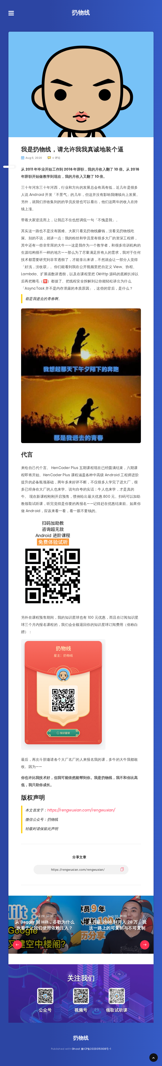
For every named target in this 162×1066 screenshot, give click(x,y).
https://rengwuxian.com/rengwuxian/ (81, 810)
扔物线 (81, 12)
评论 (56, 158)
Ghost (76, 1049)
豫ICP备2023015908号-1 (96, 1049)
